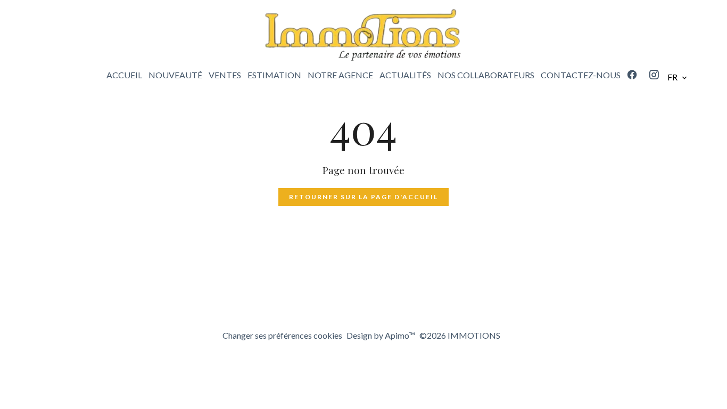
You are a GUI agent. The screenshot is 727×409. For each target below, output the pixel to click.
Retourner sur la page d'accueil (363, 197)
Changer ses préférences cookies (282, 335)
